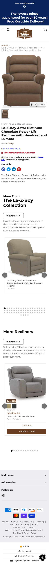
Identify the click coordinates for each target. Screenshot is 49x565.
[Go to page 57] (25, 315)
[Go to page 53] (41, 312)
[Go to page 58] (28, 315)
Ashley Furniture (14, 419)
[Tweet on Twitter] (9, 169)
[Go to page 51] (37, 312)
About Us (28, 522)
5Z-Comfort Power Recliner (21, 416)
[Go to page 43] (18, 312)
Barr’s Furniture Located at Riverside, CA (23, 530)
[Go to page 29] (28, 310)
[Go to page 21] (9, 310)
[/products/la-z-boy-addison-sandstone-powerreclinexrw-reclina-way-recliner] (27, 258)
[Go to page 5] (14, 308)
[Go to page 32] (35, 310)
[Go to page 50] (35, 312)
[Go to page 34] (39, 310)
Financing (39, 522)
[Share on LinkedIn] (14, 169)
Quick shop (27, 425)
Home (4, 45)
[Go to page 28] (25, 310)
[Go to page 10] (25, 308)
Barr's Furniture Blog (19, 524)
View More (12, 215)
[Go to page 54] (44, 312)
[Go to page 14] (35, 308)
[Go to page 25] (18, 310)
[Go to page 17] (41, 308)
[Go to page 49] (32, 312)
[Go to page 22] (11, 310)
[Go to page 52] (39, 312)
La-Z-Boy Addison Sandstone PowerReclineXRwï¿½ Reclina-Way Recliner (25, 283)
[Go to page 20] (7, 310)
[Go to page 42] (16, 312)
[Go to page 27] (23, 310)
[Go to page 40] (11, 312)
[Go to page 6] (16, 308)
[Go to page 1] (5, 308)
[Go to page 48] (30, 312)
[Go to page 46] (25, 312)
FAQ (34, 524)
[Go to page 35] (41, 310)
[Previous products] (4, 275)
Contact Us (16, 522)
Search (5, 522)
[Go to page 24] (16, 310)
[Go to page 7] (18, 308)
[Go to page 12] (30, 308)
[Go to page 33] (37, 310)
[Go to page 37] (4, 312)
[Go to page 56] (23, 315)
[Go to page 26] (21, 310)
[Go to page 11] (28, 308)
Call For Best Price (10, 148)
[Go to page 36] (44, 310)
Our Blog (17, 533)
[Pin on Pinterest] (19, 169)
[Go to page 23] (14, 310)
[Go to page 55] (21, 315)
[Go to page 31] (32, 310)
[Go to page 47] (28, 312)
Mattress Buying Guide (23, 527)
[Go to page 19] (4, 310)
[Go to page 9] (23, 308)
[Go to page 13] (32, 308)
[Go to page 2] (7, 308)
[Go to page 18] (44, 308)
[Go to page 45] (23, 312)
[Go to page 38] (7, 312)
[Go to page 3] (9, 308)
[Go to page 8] (21, 308)
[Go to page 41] (14, 312)
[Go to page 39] (9, 312)
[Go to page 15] (37, 308)
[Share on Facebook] (3, 169)
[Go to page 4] (11, 308)
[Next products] (44, 275)
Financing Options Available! (19, 152)
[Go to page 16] (39, 308)
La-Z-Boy (9, 143)
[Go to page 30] (30, 310)
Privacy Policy (30, 533)
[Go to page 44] (21, 312)
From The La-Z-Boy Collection (16, 124)
